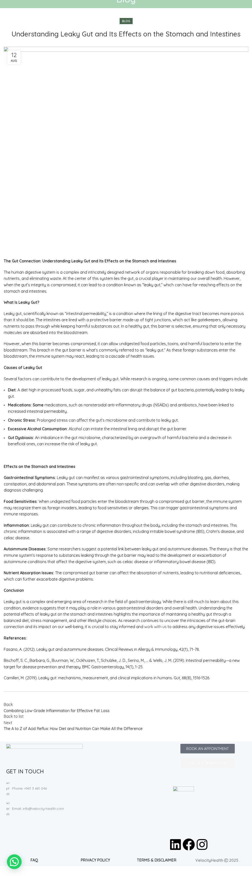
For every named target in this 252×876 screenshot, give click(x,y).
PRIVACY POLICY (95, 860)
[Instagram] (202, 844)
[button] (14, 861)
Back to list (14, 716)
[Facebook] (189, 844)
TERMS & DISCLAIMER (156, 860)
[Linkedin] (175, 844)
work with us (155, 626)
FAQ (34, 860)
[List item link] (44, 788)
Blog (126, 21)
